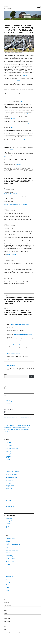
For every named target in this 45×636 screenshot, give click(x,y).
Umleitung (28, 168)
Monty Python (16, 170)
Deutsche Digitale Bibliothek (11, 538)
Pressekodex (8, 552)
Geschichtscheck (8, 479)
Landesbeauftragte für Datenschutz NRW (13, 544)
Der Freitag (7, 575)
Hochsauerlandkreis (15, 421)
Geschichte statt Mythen (10, 476)
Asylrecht (5, 169)
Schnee (28, 427)
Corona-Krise (23, 417)
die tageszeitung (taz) (9, 576)
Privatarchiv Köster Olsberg (10, 504)
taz (28, 122)
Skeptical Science (9, 555)
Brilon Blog (8, 498)
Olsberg (31, 423)
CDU (18, 417)
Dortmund (10, 418)
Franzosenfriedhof (7, 602)
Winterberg (7, 431)
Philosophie (11, 168)
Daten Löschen (7, 621)
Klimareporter (8, 542)
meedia (12, 127)
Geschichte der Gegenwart (10, 472)
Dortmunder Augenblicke (10, 520)
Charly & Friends (9, 518)
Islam (30, 169)
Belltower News (8, 442)
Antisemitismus (9, 417)
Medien (5, 168)
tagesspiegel (13, 90)
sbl (6, 144)
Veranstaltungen (7, 624)
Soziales (24, 168)
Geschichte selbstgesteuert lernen (11, 474)
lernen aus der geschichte (10, 485)
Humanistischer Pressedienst (10, 447)
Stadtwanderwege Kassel (10, 556)
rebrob (32, 159)
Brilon (16, 417)
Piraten (16, 425)
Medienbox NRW (9, 546)
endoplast (11, 149)
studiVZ (32, 170)
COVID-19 (28, 417)
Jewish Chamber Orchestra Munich (12, 448)
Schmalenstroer (8, 508)
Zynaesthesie (8, 459)
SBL (26, 427)
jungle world (8, 585)
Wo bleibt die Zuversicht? (15, 344)
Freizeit (5, 607)
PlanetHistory (8, 486)
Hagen (28, 169)
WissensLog (8, 457)
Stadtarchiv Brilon (9, 488)
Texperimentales (8, 456)
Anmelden (7, 398)
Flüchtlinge (19, 167)
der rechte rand (8, 443)
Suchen (5, 374)
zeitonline (17, 86)
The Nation (7, 590)
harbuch (26, 113)
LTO (25, 96)
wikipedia (25, 75)
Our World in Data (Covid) (10, 549)
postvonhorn (13, 118)
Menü (38, 7)
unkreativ (7, 527)
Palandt (25, 170)
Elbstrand (25, 169)
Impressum (6, 613)
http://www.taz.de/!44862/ (11, 254)
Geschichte (23, 167)
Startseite (6, 597)
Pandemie (12, 425)
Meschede (22, 423)
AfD (31, 168)
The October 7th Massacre (10, 558)
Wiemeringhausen (23, 429)
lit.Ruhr (7, 170)
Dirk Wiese (6, 418)
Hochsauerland (7, 420)
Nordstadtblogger (9, 521)
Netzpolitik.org (8, 451)
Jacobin (7, 581)
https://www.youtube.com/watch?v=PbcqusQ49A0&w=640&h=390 (16, 204)
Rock (29, 425)
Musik (8, 168)
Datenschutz (6, 616)
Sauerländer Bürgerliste (8, 427)
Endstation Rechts (9, 445)
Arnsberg (12, 417)
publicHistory (25, 136)
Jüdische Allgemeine (9, 582)
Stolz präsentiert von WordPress (16, 632)
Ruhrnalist (7, 526)
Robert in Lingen (8, 453)
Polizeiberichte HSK (9, 503)
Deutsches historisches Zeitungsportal (12, 471)
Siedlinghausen (7, 429)
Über (5, 626)
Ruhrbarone (8, 524)
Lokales (32, 167)
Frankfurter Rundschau (10, 578)
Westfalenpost (18, 429)
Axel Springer (10, 169)
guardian (7, 579)
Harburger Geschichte (9, 480)
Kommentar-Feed (9, 401)
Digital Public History (20, 169)
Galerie (5, 610)
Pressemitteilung (22, 425)
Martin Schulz (11, 170)
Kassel (31, 420)
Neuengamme (21, 170)
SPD (30, 170)
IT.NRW (24, 420)
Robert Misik (8, 454)
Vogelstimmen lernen (9, 559)
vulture (18, 80)
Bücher (16, 167)
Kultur (29, 167)
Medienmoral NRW (9, 450)
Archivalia (7, 469)
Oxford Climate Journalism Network (12, 550)
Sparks (27, 170)
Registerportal (8, 553)
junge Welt (7, 584)
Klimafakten (8, 541)
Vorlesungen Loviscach (10, 561)
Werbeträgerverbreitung (10, 562)
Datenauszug (7, 618)
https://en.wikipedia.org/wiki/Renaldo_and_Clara (12, 193)
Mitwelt (7, 547)
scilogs (21, 101)
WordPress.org (8, 403)
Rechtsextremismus (17, 168)
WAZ (14, 429)
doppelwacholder (24, 139)
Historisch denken (9, 482)
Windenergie (27, 429)
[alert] (19, 412)
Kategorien (6, 386)
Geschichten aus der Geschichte (11, 477)
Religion (21, 168)
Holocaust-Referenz (9, 483)
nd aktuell (7, 588)
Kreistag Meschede (17, 423)
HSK (21, 420)
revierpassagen (18, 164)
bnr (22, 93)
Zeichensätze (8, 564)
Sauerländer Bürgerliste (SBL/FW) (19, 427)
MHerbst (7, 501)
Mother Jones (8, 587)
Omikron (5, 425)
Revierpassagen (8, 523)
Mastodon (6, 629)
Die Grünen (14, 169)
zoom (6, 7)
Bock (8, 353)
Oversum (8, 425)
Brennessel (6, 599)
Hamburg (26, 167)
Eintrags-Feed (8, 400)
